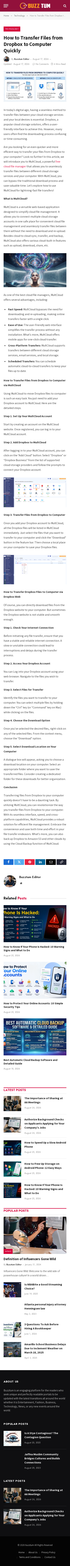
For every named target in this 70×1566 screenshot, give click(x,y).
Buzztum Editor (21, 59)
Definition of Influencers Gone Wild (30, 1259)
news (8, 1251)
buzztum (29, 1545)
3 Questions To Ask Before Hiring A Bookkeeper (41, 1326)
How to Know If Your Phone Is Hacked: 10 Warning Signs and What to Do (43, 1189)
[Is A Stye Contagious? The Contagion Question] (12, 1438)
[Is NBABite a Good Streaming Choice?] (12, 1289)
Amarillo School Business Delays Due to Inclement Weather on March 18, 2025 (45, 1348)
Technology (12, 28)
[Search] (64, 6)
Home (21, 1552)
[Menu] (6, 6)
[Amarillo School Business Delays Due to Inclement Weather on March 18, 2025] (12, 1349)
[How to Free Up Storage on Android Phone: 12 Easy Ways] (12, 1169)
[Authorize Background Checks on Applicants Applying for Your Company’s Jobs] (12, 1124)
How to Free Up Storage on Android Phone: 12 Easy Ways (43, 1166)
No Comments (42, 64)
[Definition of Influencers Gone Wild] (35, 1235)
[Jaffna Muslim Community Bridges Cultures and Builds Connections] (12, 1459)
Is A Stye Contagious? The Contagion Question (41, 1435)
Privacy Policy (48, 1552)
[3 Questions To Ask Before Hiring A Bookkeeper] (12, 1329)
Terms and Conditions (29, 1557)
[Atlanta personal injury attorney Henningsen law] (12, 1309)
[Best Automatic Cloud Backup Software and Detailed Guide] (35, 1036)
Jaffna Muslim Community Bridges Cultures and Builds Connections (42, 1458)
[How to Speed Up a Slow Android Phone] (12, 1147)
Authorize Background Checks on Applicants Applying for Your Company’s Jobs (44, 1123)
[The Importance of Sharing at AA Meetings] (12, 1103)
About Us (33, 1552)
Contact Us (50, 1557)
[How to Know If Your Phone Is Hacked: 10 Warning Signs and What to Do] (35, 923)
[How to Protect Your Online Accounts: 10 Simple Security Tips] (35, 980)
